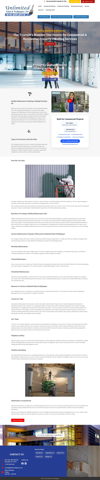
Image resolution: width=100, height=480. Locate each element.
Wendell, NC (39, 453)
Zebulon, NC (60, 453)
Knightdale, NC (50, 453)
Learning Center (50, 10)
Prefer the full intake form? (70, 144)
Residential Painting (76, 6)
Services (87, 6)
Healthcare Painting (63, 6)
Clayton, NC (39, 456)
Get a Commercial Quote (70, 141)
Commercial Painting (49, 6)
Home (40, 6)
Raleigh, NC (48, 456)
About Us (41, 10)
